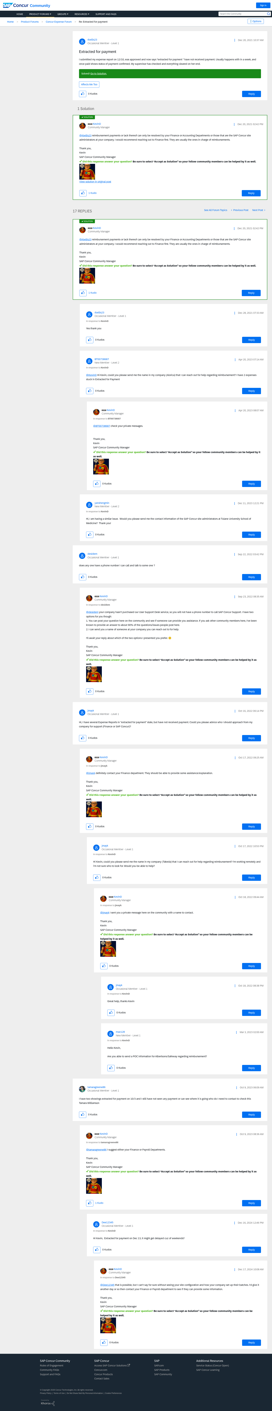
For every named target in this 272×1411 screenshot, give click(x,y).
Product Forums (30, 21)
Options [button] (256, 21)
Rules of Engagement (51, 1365)
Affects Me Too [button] (89, 84)
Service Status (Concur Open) (212, 1365)
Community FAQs (49, 1370)
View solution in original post (95, 181)
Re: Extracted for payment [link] (93, 21)
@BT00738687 (101, 426)
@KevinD (91, 375)
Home (10, 21)
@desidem (92, 612)
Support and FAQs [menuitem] (106, 14)
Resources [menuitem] (81, 14)
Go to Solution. (98, 73)
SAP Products (161, 1370)
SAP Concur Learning (207, 1370)
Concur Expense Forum (59, 21)
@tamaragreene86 (96, 1149)
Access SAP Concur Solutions (110, 1365)
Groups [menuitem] (61, 14)
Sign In (263, 5)
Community (40, 5)
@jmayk (90, 773)
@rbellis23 (85, 135)
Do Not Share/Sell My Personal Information (85, 1393)
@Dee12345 (107, 1285)
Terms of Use (59, 1393)
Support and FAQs (50, 1374)
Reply (251, 94)
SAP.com (159, 1365)
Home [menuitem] (20, 14)
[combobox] (244, 14)
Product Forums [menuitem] (39, 14)
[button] (234, 40)
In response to (97, 321)
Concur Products (103, 1374)
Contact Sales (101, 1378)
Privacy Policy (45, 1393)
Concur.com (100, 1370)
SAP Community (163, 1374)
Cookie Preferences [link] (113, 1393)
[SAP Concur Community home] (15, 5)
